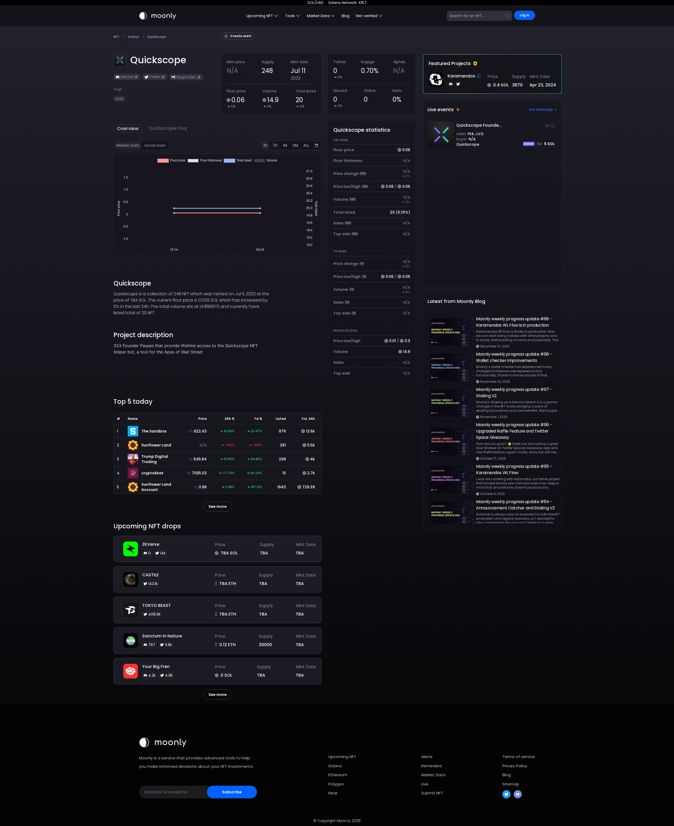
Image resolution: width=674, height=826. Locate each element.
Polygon (336, 784)
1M (285, 145)
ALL (306, 145)
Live (424, 784)
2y (547, 125)
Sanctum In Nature (162, 636)
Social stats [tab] (155, 145)
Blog (345, 15)
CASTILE (150, 575)
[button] (158, 60)
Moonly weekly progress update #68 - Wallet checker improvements (514, 357)
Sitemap (510, 784)
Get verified (366, 15)
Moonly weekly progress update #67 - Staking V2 (514, 392)
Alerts (427, 756)
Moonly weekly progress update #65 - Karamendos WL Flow (514, 469)
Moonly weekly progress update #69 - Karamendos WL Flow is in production (514, 322)
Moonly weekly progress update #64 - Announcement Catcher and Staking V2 (515, 505)
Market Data (433, 775)
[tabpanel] (217, 204)
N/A (472, 139)
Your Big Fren (156, 666)
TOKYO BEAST (156, 605)
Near (333, 793)
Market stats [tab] (127, 145)
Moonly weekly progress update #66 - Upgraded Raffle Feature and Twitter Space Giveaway (514, 431)
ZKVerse (150, 544)
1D (265, 145)
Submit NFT (432, 793)
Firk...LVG (476, 133)
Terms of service (518, 756)
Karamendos (461, 76)
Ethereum (337, 775)
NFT (116, 37)
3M (295, 145)
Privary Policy (514, 766)
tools (119, 98)
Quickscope (467, 144)
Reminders (431, 766)
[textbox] (191, 348)
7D (274, 145)
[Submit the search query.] (508, 15)
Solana (133, 37)
